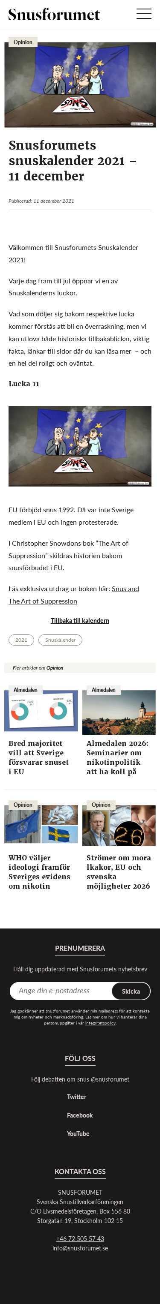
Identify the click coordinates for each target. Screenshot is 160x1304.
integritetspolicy (100, 1023)
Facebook (80, 1115)
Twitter (76, 1096)
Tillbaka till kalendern (80, 620)
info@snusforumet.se (80, 1248)
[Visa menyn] (144, 14)
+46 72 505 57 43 (80, 1238)
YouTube (78, 1133)
